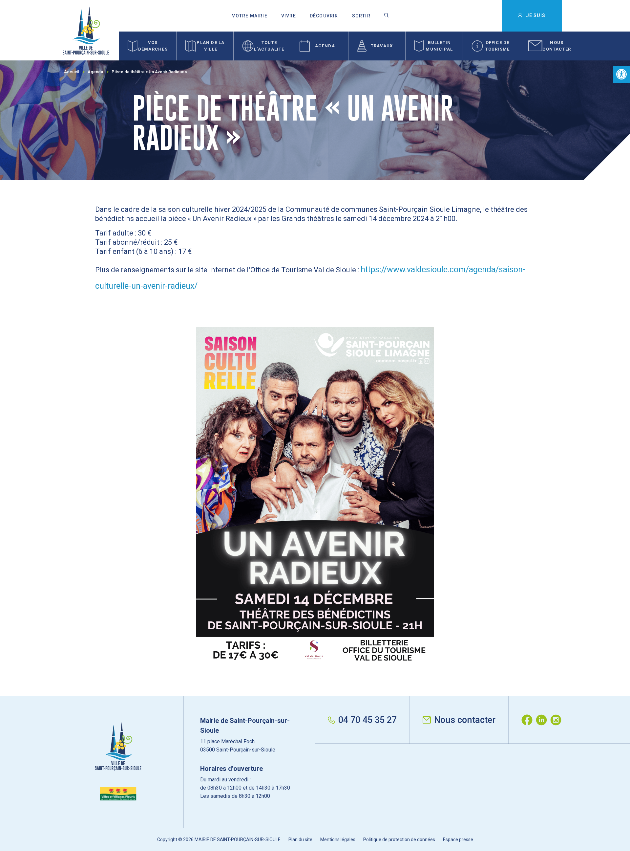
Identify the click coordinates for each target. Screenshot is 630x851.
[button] (621, 74)
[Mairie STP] (118, 761)
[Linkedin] (543, 720)
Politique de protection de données (399, 839)
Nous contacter (464, 720)
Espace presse (458, 839)
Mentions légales (337, 839)
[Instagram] (557, 720)
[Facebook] (528, 720)
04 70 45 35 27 (367, 720)
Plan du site (300, 839)
